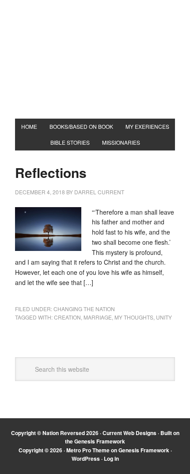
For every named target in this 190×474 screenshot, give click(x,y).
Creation (67, 317)
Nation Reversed (95, 67)
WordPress (86, 458)
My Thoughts (133, 317)
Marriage (98, 317)
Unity (164, 317)
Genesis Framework (99, 441)
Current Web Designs (129, 433)
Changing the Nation (84, 308)
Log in (111, 458)
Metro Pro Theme (88, 450)
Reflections (51, 172)
